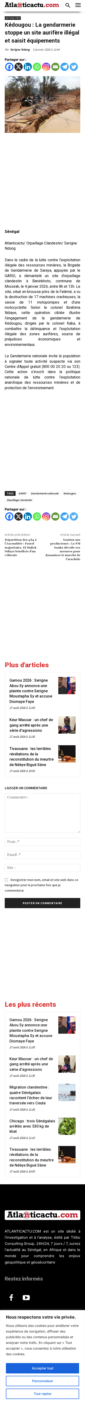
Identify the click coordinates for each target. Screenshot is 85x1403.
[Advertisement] (42, 181)
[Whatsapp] (37, 67)
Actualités (13, 18)
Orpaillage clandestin (19, 500)
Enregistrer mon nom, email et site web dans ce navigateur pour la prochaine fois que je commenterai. (41, 885)
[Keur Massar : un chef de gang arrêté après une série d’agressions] (67, 725)
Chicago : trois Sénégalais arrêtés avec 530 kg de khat (32, 1126)
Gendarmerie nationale (45, 493)
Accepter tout (42, 1368)
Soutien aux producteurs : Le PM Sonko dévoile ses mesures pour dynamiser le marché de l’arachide (62, 549)
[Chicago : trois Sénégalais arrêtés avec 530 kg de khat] (67, 1126)
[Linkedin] (28, 67)
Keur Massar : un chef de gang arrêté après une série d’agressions (31, 725)
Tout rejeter (42, 1394)
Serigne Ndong (20, 50)
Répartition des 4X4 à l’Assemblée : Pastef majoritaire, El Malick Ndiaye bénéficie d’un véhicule (21, 547)
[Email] (55, 67)
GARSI (22, 493)
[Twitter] (74, 67)
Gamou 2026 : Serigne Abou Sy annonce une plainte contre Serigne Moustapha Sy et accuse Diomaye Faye (30, 691)
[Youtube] (26, 1298)
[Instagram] (46, 67)
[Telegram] (64, 67)
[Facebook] (9, 67)
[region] (42, 1356)
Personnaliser (42, 1381)
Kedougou (69, 493)
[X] (18, 67)
